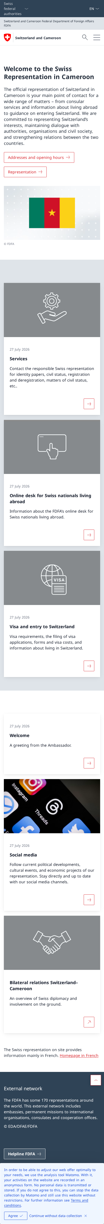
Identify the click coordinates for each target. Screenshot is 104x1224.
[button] (95, 1080)
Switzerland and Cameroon (38, 38)
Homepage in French (79, 1055)
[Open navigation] (96, 37)
